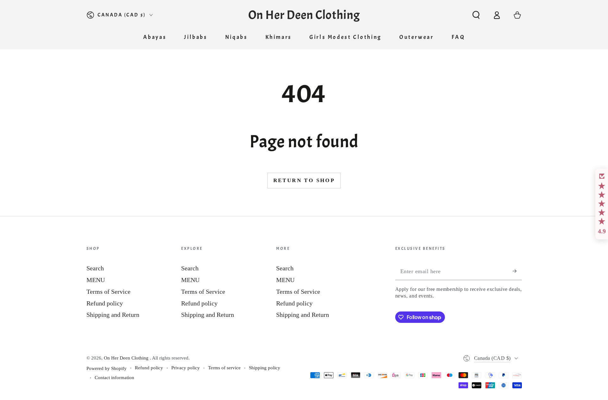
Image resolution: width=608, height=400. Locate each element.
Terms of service (224, 367)
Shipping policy (264, 367)
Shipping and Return (112, 314)
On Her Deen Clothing (127, 357)
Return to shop (304, 180)
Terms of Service (108, 291)
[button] (476, 15)
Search (95, 268)
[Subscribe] (517, 271)
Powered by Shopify (106, 368)
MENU (95, 279)
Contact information (114, 377)
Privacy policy (185, 367)
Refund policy (104, 303)
